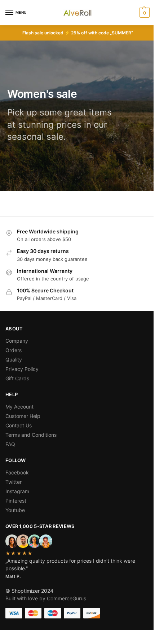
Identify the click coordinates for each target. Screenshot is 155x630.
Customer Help (22, 416)
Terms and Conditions (31, 435)
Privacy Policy (22, 369)
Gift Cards (17, 378)
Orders (13, 350)
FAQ (10, 444)
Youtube (15, 510)
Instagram (17, 491)
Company (16, 341)
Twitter (13, 482)
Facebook (17, 472)
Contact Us (18, 425)
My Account (19, 406)
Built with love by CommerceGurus (45, 598)
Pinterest (15, 501)
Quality (13, 359)
